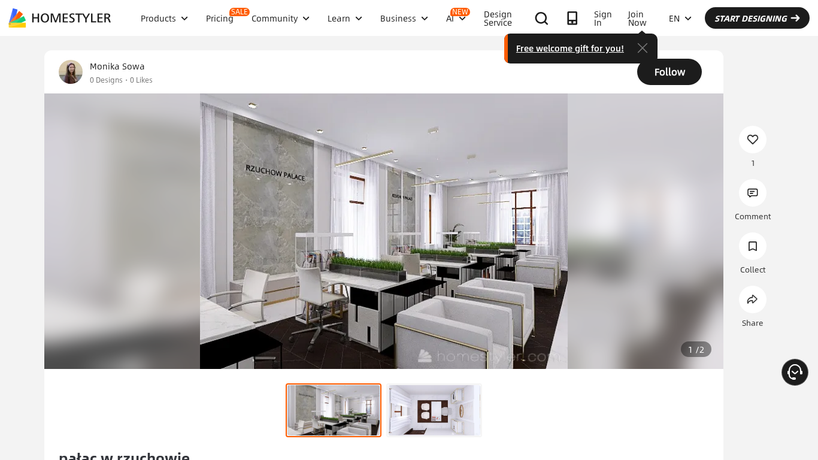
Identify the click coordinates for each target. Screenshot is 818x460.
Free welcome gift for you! (570, 48)
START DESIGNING (750, 18)
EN (674, 18)
